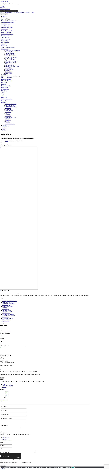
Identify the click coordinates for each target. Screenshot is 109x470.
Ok (72, 467)
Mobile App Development (7, 22)
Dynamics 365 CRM (6, 32)
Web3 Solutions (5, 37)
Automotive (4, 95)
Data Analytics (4, 29)
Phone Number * (5, 414)
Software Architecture (6, 35)
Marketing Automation (6, 99)
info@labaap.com (6, 341)
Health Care (4, 97)
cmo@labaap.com (6, 336)
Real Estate (4, 82)
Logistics (3, 102)
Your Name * (4, 406)
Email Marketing (5, 42)
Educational (4, 90)
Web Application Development (8, 20)
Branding (3, 44)
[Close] (1, 401)
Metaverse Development (7, 27)
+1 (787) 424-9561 (6, 328)
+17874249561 (6, 437)
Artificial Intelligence (6, 25)
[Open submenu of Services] (7, 18)
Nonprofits (3, 100)
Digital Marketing (5, 39)
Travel (2, 92)
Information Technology (7, 80)
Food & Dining (5, 89)
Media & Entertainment (6, 77)
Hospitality (3, 84)
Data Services (4, 87)
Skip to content (4, 1)
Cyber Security (4, 49)
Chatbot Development (6, 30)
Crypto (3, 94)
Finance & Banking (6, 79)
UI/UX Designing (5, 24)
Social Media (4, 40)
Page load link (4, 399)
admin (6, 141)
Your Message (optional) (6, 418)
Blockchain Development (7, 34)
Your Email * (4, 410)
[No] (74, 467)
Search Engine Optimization (8, 47)
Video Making (4, 45)
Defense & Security (6, 85)
